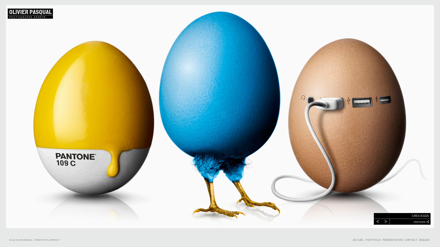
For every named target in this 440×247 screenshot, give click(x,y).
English (424, 240)
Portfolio (373, 240)
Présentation (393, 240)
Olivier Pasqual (30, 12)
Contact (410, 240)
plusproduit (53, 240)
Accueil (358, 240)
